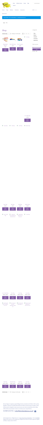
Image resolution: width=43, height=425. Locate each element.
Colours (24, 3)
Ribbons (11, 9)
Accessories (22, 9)
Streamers (17, 9)
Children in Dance (19, 3)
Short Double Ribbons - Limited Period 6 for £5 (17, 17)
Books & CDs (4, 13)
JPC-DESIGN (37, 417)
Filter (36, 49)
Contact (14, 5)
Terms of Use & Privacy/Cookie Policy (25, 417)
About (14, 3)
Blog (28, 3)
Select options (12, 49)
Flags (7, 9)
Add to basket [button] (5, 50)
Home (3, 9)
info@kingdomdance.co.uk (24, 411)
